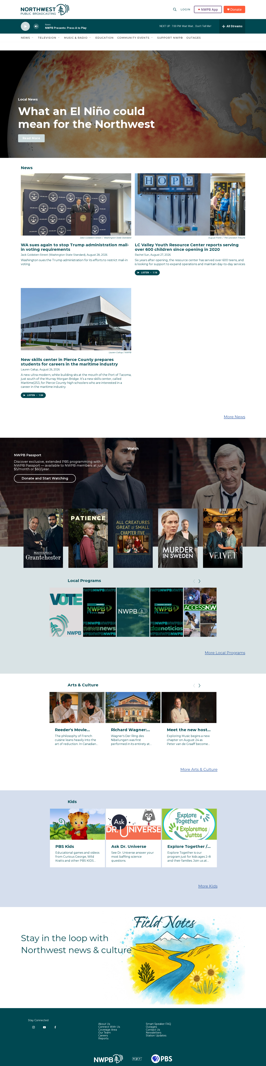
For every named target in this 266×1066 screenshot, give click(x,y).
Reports (103, 1038)
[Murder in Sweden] (178, 538)
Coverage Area (107, 1029)
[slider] (42, 26)
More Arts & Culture (199, 769)
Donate (236, 9)
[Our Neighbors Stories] (233, 612)
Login (185, 9)
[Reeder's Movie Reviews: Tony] (76, 707)
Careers (103, 1035)
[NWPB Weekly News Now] (99, 612)
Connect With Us (109, 1027)
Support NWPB (170, 37)
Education (104, 37)
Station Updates (156, 1035)
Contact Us (153, 1029)
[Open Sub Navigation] (32, 37)
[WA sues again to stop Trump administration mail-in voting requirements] (76, 204)
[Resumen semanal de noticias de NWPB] (166, 612)
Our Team (104, 1032)
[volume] (36, 26)
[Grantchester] (43, 538)
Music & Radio (76, 37)
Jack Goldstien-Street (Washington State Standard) (53, 254)
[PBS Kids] (77, 824)
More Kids (208, 886)
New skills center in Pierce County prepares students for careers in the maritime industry (69, 362)
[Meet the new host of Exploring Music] (188, 707)
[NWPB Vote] (65, 612)
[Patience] (88, 538)
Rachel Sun (142, 254)
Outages (193, 37)
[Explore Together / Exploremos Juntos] (189, 824)
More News (234, 416)
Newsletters (153, 1032)
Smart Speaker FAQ (158, 1024)
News (25, 37)
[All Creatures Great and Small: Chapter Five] (133, 538)
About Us (104, 1024)
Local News (28, 99)
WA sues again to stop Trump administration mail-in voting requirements (75, 247)
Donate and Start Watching (45, 478)
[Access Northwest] (200, 612)
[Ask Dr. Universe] (133, 824)
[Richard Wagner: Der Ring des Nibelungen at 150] (133, 707)
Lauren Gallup (29, 369)
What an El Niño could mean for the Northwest (86, 118)
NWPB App (209, 9)
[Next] (199, 581)
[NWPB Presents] (133, 612)
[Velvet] (222, 538)
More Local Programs (225, 652)
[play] (25, 26)
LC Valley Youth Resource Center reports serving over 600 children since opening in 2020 (187, 247)
